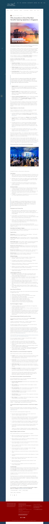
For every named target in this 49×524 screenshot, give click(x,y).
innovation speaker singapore (14, 490)
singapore (21, 10)
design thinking (16, 10)
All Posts (7, 10)
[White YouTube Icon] (23, 517)
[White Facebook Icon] (21, 517)
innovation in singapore (25, 490)
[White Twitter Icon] (22, 517)
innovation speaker (26, 10)
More (38, 10)
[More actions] (38, 15)
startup (35, 10)
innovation (11, 10)
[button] (41, 10)
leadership (31, 10)
